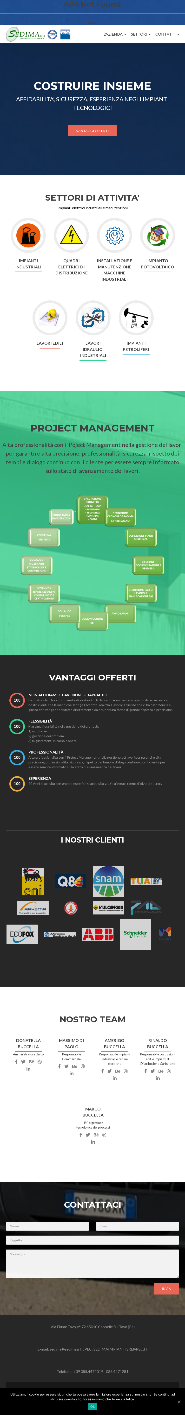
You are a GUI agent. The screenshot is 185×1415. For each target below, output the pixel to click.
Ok (92, 1407)
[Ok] (179, 1401)
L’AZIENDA (113, 34)
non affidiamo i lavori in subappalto (67, 694)
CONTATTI (165, 34)
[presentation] (17, 700)
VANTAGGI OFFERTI (92, 131)
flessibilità (40, 721)
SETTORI (139, 34)
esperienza (39, 778)
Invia (166, 1289)
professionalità (45, 752)
